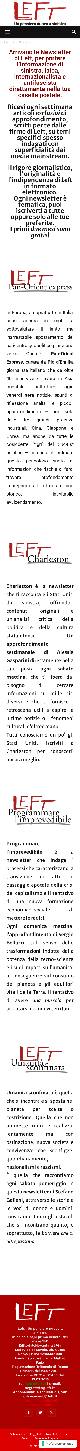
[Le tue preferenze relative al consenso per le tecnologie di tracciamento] (58, 1444)
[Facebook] (29, 1412)
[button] (7, 32)
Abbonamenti (18, 1434)
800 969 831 (36, 1384)
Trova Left (52, 1434)
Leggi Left (36, 1434)
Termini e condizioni (40, 1400)
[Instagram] (40, 1412)
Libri (64, 1434)
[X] (51, 1412)
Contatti (26, 1438)
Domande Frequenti (47, 1438)
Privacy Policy (40, 1405)
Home (8, 42)
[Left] (40, 13)
